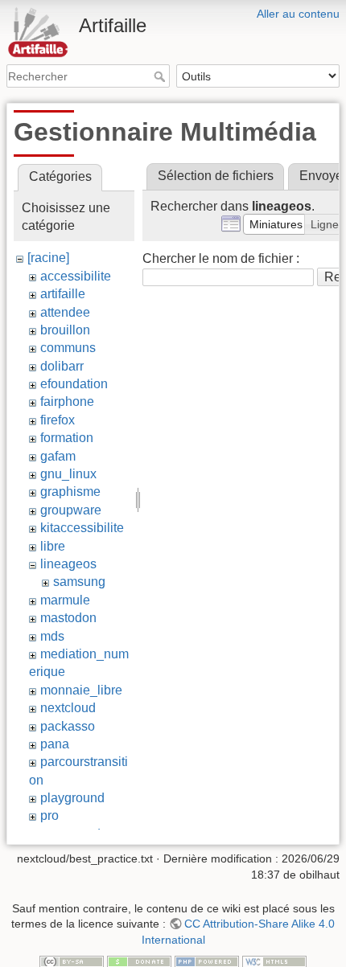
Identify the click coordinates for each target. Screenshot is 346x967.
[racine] (48, 257)
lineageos (68, 564)
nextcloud (68, 708)
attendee (65, 312)
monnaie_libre (81, 690)
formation (66, 438)
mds (52, 636)
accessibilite (75, 276)
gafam (58, 456)
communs (68, 347)
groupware (70, 510)
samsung (79, 581)
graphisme (70, 491)
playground (72, 798)
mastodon (68, 618)
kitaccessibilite (82, 528)
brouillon (65, 330)
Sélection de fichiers (216, 175)
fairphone (67, 401)
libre (52, 546)
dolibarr (62, 366)
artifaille (62, 294)
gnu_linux (68, 474)
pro (49, 815)
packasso (67, 726)
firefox (57, 420)
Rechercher (161, 76)
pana (54, 744)
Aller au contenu (298, 13)
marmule (65, 600)
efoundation (74, 384)
